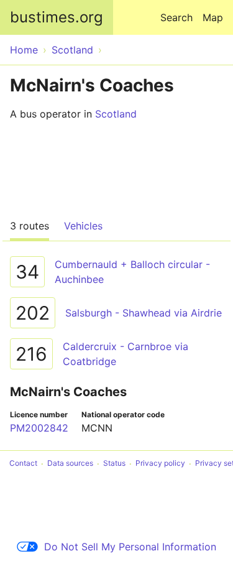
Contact (23, 463)
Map (213, 17)
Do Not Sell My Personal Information (130, 546)
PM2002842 (39, 428)
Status (114, 463)
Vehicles (83, 226)
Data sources (70, 463)
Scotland (116, 114)
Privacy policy (160, 463)
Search (176, 17)
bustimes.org (56, 17)
